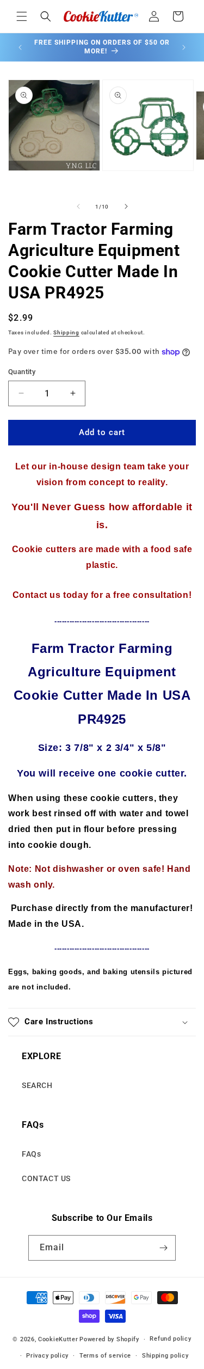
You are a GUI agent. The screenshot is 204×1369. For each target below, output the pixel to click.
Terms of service (105, 1355)
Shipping (66, 332)
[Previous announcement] (20, 47)
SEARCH (37, 1085)
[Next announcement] (184, 47)
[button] (22, 16)
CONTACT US (46, 1178)
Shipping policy (165, 1355)
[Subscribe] (163, 1248)
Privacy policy (47, 1355)
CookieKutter (58, 1339)
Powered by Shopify (109, 1339)
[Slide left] (78, 206)
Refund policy (170, 1338)
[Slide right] (126, 206)
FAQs (31, 1154)
